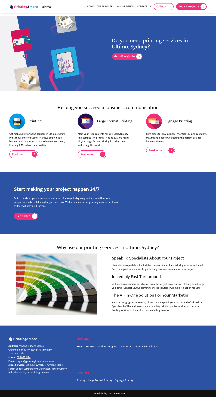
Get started (23, 216)
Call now (161, 6)
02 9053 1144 (24, 357)
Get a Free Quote (189, 6)
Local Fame (114, 394)
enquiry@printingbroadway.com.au (35, 361)
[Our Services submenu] (113, 6)
